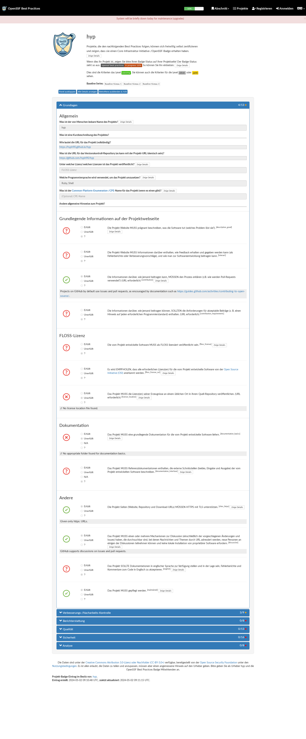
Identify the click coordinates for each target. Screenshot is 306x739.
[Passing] (126, 72)
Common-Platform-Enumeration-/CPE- (93, 191)
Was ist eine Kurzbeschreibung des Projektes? (84, 135)
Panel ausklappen (67, 92)
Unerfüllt (86, 231)
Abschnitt (220, 8)
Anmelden (286, 8)
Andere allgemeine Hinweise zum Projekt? (82, 204)
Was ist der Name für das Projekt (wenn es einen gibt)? (110, 191)
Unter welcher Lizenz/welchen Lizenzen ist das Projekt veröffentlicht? (96, 164)
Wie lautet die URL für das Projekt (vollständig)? (85, 142)
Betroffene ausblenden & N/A (113, 92)
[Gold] (195, 72)
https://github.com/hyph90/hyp (77, 158)
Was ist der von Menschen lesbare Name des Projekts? (88, 122)
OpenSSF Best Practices (24, 8)
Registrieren (264, 8)
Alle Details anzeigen (87, 92)
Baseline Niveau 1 (113, 84)
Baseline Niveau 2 (132, 84)
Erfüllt (86, 227)
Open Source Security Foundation (218, 662)
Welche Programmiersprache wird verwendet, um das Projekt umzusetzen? (99, 177)
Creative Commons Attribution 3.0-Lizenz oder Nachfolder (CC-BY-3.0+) (125, 662)
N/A (86, 443)
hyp (95, 677)
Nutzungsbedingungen (64, 666)
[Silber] (182, 72)
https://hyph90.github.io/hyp (75, 147)
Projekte (242, 8)
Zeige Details (94, 56)
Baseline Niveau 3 (151, 84)
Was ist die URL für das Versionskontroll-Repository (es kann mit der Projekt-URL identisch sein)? (111, 153)
